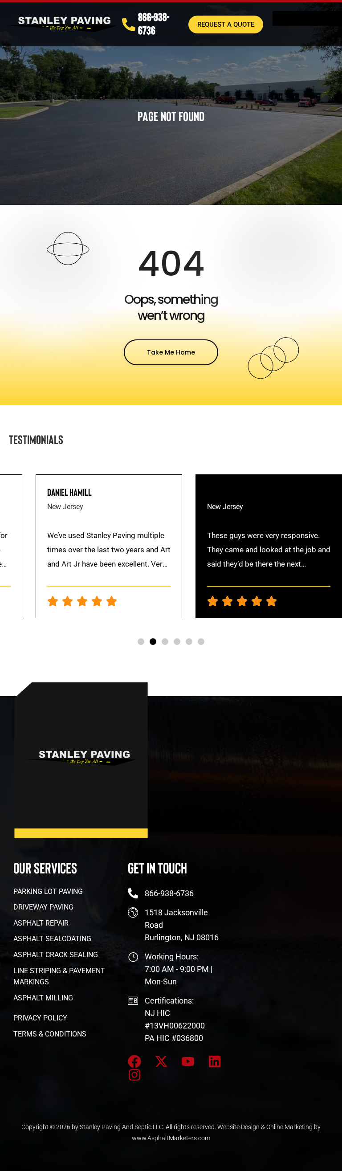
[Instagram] (134, 1074)
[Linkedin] (214, 1061)
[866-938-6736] (128, 24)
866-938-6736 (153, 23)
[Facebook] (134, 1061)
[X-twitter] (161, 1061)
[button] (141, 641)
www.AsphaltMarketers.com (171, 1138)
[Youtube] (188, 1061)
